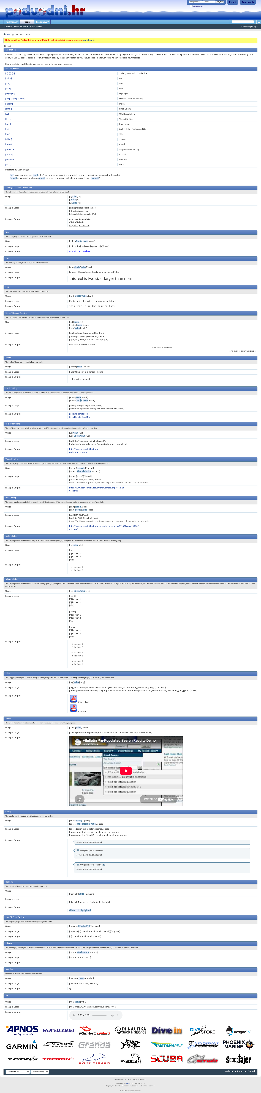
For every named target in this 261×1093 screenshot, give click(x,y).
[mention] (10, 160)
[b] (6, 73)
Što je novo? (42, 22)
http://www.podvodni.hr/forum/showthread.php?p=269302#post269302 (104, 526)
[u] (13, 73)
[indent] (9, 104)
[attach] (9, 154)
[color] (8, 78)
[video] (8, 139)
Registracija (248, 2)
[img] (7, 134)
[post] (8, 124)
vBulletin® (130, 1084)
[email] (8, 109)
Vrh (253, 1071)
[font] (8, 88)
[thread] (9, 119)
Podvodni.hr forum (78, 452)
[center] (21, 99)
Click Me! (73, 491)
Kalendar (8, 27)
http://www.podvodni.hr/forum (84, 449)
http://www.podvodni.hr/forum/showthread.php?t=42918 (96, 488)
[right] (14, 99)
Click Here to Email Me (79, 417)
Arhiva (247, 1071)
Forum (27, 22)
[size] (7, 83)
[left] (7, 99)
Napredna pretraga (249, 26)
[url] (7, 114)
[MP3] (8, 165)
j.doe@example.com (78, 414)
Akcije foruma (20, 27)
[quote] (8, 144)
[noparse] (9, 149)
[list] (7, 129)
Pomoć (232, 2)
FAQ (9, 34)
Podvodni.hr (12, 22)
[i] (10, 73)
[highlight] (10, 94)
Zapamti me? (198, 6)
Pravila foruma (35, 27)
